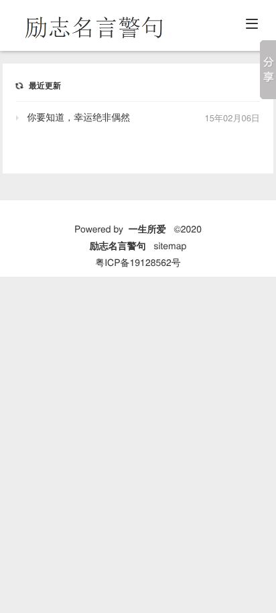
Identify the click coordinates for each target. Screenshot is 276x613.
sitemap (169, 245)
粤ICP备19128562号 (138, 262)
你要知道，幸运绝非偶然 (78, 116)
